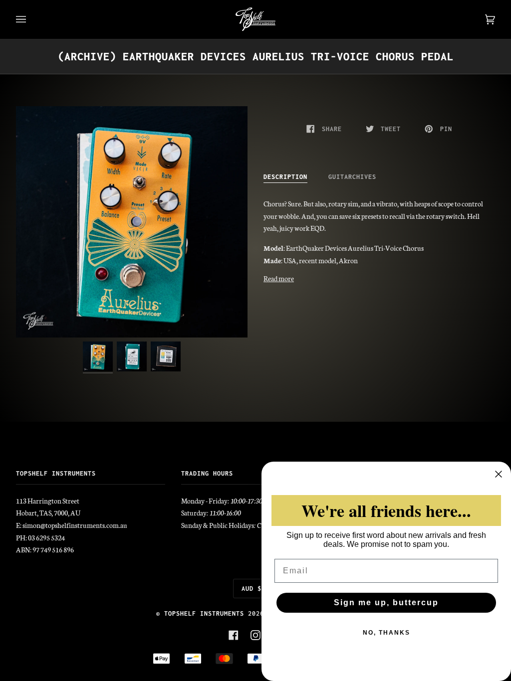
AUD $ (251, 588)
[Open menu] (31, 19)
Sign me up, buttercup (386, 602)
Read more (278, 278)
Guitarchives (352, 176)
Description (285, 176)
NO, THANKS (386, 632)
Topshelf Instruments (204, 613)
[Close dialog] (498, 474)
